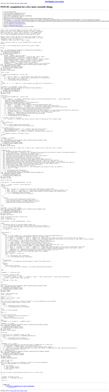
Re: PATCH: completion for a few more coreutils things (20, 386)
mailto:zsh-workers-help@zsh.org (17, 22)
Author (25, 3)
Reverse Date (13, 3)
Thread (21, 3)
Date (18, 3)
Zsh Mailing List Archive (54, 2)
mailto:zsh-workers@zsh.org (15, 25)
